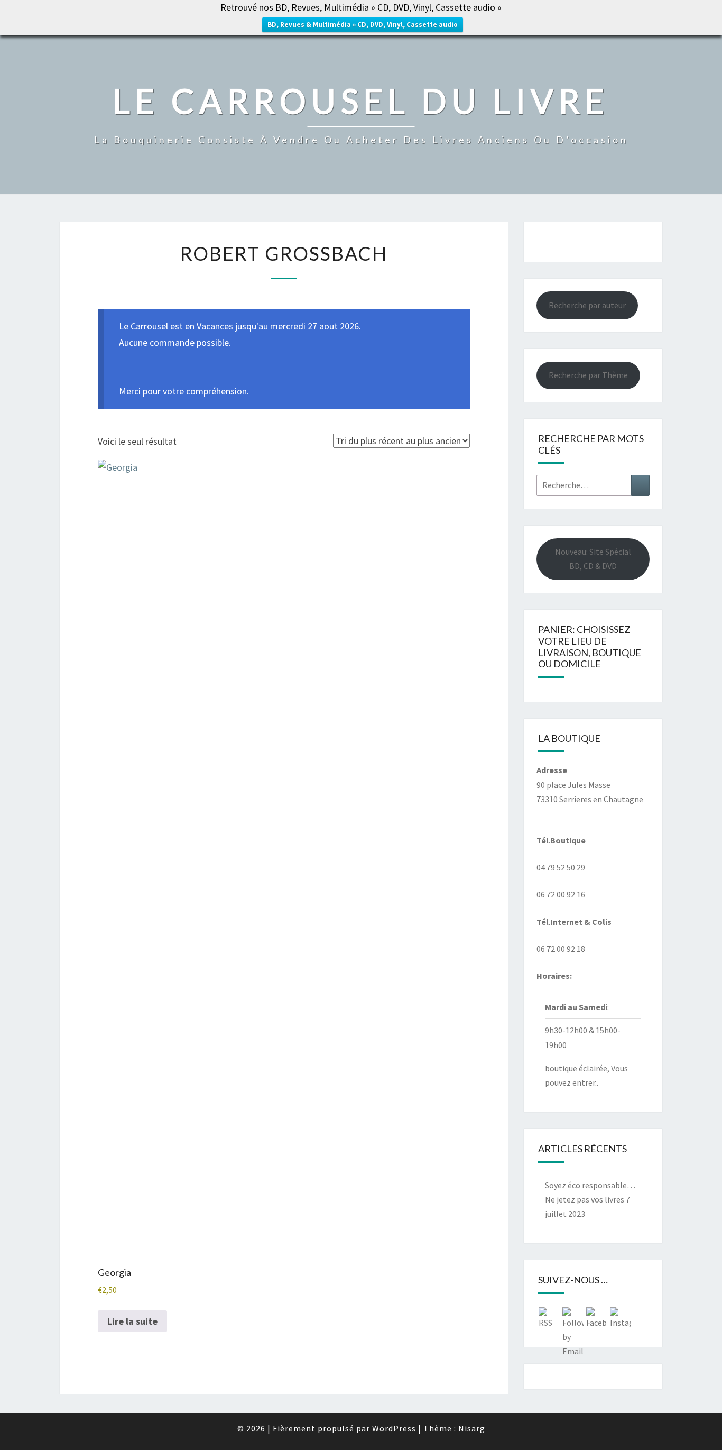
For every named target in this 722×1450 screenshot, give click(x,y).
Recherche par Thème (588, 375)
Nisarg (471, 1428)
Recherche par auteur (587, 305)
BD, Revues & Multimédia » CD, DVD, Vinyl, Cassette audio (362, 24)
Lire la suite (132, 1321)
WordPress (394, 1428)
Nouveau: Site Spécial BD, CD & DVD (593, 558)
